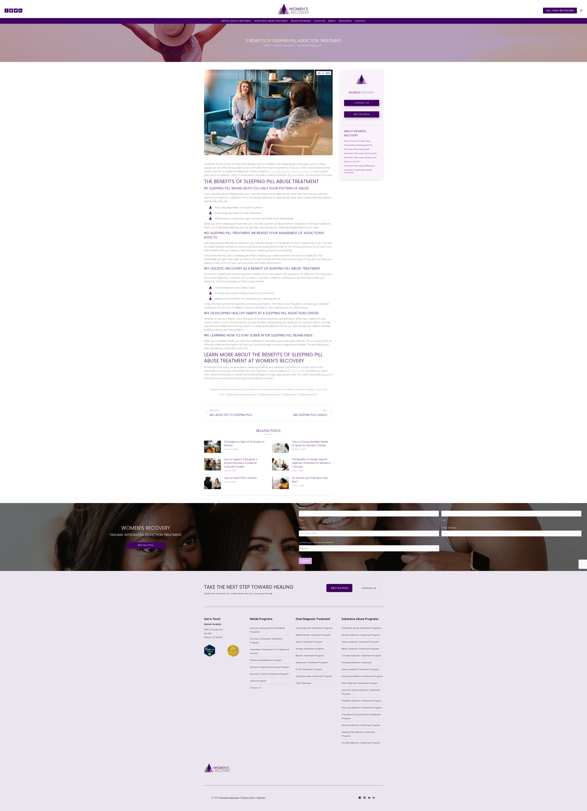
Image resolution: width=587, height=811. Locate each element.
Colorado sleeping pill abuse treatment (292, 171)
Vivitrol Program (258, 680)
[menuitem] (236, 21)
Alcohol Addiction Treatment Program (361, 635)
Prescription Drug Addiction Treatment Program (361, 716)
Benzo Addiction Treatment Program (360, 648)
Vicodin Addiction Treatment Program (361, 742)
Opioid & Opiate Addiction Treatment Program (361, 692)
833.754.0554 (294, 370)
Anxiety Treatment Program (310, 648)
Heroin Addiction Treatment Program (360, 669)
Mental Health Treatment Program (313, 635)
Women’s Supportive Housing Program (269, 667)
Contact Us (255, 687)
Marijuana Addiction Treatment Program (362, 676)
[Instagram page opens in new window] (11, 11)
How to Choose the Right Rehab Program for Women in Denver (310, 443)
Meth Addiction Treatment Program (360, 683)
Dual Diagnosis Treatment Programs (314, 628)
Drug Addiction (250, 389)
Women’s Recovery (229, 797)
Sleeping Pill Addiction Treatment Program (358, 734)
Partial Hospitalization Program (266, 660)
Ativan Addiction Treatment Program (360, 641)
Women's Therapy (305, 389)
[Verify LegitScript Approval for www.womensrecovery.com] (209, 655)
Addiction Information (231, 389)
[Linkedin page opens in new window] (20, 11)
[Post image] (212, 447)
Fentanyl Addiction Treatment (357, 662)
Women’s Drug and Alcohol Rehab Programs (267, 630)
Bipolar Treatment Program (310, 655)
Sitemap (261, 797)
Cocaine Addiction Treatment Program (361, 655)
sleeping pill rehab (290, 394)
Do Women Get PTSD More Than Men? (310, 479)
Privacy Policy (248, 797)
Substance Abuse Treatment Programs (361, 628)
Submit (305, 560)
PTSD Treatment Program (309, 669)
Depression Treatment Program (312, 662)
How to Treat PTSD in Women (240, 477)
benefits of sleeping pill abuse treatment (241, 394)
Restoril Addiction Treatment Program (361, 725)
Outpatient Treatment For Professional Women (269, 651)
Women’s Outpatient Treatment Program (266, 640)
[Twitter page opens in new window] (16, 11)
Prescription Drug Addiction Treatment (276, 389)
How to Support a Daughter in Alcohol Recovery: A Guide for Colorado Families (241, 463)
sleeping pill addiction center (269, 394)
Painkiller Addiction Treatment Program (362, 700)
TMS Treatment (303, 683)
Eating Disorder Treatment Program (314, 676)
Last (443, 520)
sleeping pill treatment (308, 394)
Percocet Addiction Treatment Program (362, 707)
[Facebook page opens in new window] (7, 11)
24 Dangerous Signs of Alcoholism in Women (244, 443)
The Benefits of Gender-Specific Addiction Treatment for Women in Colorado (311, 463)
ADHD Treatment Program (309, 641)
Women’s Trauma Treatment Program (269, 674)
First (301, 520)
